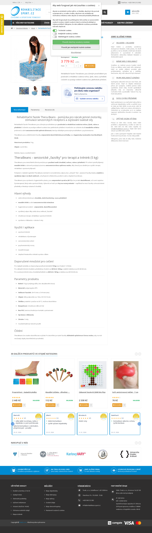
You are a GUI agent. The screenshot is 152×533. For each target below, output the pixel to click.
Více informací (76, 52)
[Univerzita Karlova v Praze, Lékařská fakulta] (49, 454)
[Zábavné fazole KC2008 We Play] (92, 375)
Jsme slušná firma (121, 36)
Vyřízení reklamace (19, 503)
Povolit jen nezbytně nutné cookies (76, 47)
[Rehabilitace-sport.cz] (26, 12)
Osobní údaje (50, 503)
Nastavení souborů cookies (55, 510)
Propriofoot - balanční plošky (24, 392)
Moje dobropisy (51, 495)
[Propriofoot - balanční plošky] (26, 375)
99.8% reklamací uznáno (128, 78)
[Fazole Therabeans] (24, 91)
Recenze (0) (49, 110)
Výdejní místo (17, 495)
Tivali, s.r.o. (23, 522)
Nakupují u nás (19, 442)
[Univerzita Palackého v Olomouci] (23, 454)
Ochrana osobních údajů (21, 510)
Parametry (35, 110)
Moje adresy (50, 499)
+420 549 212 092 (131, 2)
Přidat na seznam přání (24, 405)
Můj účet (48, 486)
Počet (62, 66)
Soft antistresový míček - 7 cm (125, 392)
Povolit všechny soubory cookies (76, 42)
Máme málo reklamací (126, 61)
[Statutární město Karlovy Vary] (76, 454)
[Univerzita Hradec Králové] (130, 454)
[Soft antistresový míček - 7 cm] (126, 375)
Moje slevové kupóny (53, 506)
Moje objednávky (52, 491)
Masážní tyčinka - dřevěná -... (58, 392)
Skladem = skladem (125, 43)
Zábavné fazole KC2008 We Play (92, 392)
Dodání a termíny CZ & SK (21, 491)
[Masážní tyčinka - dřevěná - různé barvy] (59, 375)
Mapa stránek (17, 514)
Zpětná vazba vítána (126, 119)
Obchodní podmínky (19, 499)
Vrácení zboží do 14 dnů (21, 506)
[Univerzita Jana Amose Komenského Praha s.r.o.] (103, 454)
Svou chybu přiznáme (126, 98)
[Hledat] (104, 12)
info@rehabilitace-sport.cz (120, 129)
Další (53, 91)
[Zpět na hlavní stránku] (12, 28)
